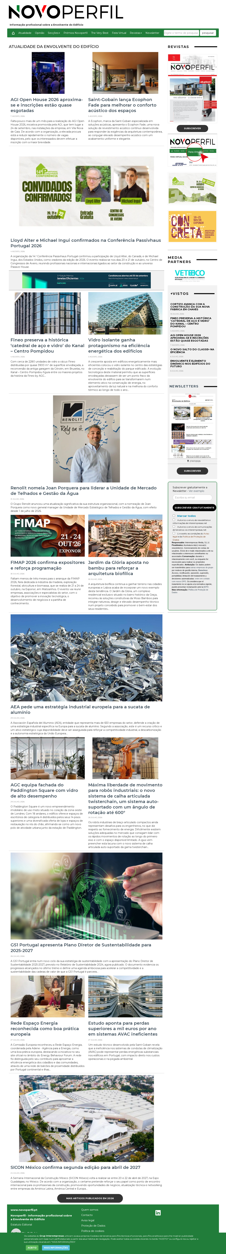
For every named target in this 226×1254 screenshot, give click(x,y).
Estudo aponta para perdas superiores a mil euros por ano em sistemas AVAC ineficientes (122, 1029)
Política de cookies (92, 1231)
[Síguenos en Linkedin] (158, 1213)
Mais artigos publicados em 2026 (90, 1198)
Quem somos (89, 1209)
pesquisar (208, 33)
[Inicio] (13, 32)
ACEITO (32, 1247)
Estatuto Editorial (21, 1224)
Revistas (135, 33)
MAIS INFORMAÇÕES (56, 1247)
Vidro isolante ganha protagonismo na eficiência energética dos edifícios (119, 345)
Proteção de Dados (93, 1225)
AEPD (206, 587)
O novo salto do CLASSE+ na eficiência (192, 351)
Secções (53, 33)
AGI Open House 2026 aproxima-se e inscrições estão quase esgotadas (47, 105)
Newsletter (152, 33)
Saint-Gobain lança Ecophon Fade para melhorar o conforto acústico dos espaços (122, 105)
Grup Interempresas (52, 1236)
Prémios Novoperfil (76, 33)
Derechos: (203, 570)
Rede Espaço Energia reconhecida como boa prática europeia (45, 1029)
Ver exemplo (196, 491)
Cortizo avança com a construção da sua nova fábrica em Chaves (190, 306)
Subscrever (192, 128)
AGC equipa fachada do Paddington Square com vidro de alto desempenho (44, 790)
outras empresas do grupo (201, 567)
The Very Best (99, 33)
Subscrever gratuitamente (194, 507)
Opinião (39, 33)
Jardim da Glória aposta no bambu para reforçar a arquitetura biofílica (118, 568)
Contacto (87, 1215)
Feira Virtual (119, 33)
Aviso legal (87, 1220)
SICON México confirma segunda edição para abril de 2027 (75, 1167)
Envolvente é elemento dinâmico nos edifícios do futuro (190, 363)
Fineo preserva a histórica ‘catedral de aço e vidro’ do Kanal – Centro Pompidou (47, 345)
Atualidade (24, 33)
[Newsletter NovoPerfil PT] (192, 426)
